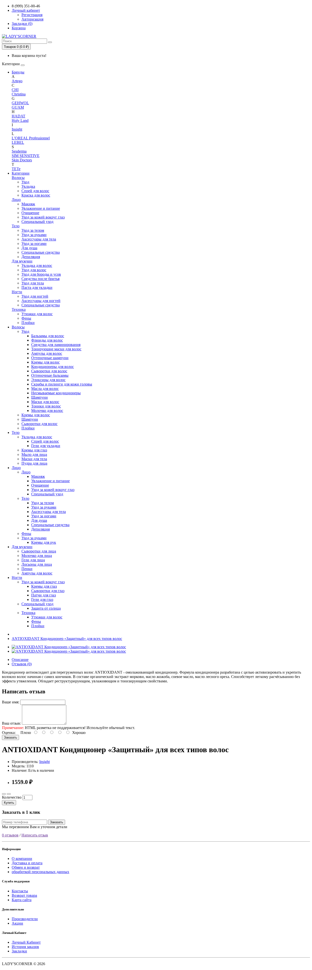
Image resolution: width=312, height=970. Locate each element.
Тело (16, 226)
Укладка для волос (36, 265)
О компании (22, 858)
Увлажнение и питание (40, 208)
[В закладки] (4, 794)
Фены (26, 318)
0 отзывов (10, 835)
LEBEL (18, 142)
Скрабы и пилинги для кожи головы (61, 384)
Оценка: (9, 732)
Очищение (30, 213)
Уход (25, 182)
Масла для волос (45, 388)
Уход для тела (32, 283)
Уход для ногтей (34, 296)
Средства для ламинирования (55, 345)
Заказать (10, 737)
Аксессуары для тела (38, 239)
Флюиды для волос (47, 340)
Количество (11, 797)
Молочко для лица (36, 555)
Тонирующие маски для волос (56, 349)
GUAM (18, 107)
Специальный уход (37, 221)
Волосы (18, 178)
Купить (9, 802)
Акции (17, 923)
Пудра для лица (34, 463)
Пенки (26, 569)
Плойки (28, 323)
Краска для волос (35, 195)
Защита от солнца (46, 608)
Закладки (19, 951)
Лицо (16, 200)
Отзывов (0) (22, 664)
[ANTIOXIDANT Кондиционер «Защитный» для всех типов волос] (69, 647)
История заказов (25, 947)
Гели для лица (33, 560)
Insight (17, 129)
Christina (19, 94)
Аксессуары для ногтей (40, 301)
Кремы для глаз (34, 450)
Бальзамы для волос (47, 336)
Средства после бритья (40, 279)
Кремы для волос (45, 362)
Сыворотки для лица (38, 551)
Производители (25, 919)
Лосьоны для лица (36, 564)
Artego (17, 81)
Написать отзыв (34, 835)
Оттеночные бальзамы (49, 375)
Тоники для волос (46, 406)
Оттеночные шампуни (49, 358)
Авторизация (32, 19)
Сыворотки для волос (49, 371)
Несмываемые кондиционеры (56, 393)
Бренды (18, 72)
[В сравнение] (9, 794)
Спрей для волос (35, 191)
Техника (19, 309)
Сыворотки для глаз (47, 591)
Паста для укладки (36, 287)
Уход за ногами (34, 243)
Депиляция (30, 257)
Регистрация (31, 15)
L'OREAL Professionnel (31, 138)
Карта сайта (21, 900)
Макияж (28, 204)
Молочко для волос (47, 410)
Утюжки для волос (37, 314)
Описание (20, 659)
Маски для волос (45, 402)
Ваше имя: (10, 702)
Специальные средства (40, 252)
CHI (15, 90)
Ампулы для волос (46, 353)
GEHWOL (20, 103)
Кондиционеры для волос (52, 367)
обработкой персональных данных (40, 872)
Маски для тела (34, 459)
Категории (20, 173)
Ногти (17, 292)
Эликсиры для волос (48, 380)
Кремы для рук (43, 542)
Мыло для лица (34, 454)
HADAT (18, 116)
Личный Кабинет (26, 942)
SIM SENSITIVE (25, 156)
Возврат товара (24, 895)
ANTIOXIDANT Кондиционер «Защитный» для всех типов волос (67, 638)
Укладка (28, 186)
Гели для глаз (42, 599)
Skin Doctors (22, 160)
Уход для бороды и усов (41, 274)
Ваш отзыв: (11, 723)
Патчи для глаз (43, 595)
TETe (16, 169)
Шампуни (39, 397)
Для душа (29, 248)
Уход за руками (34, 235)
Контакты (20, 891)
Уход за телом (32, 230)
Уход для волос (33, 270)
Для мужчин (22, 261)
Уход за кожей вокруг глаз (43, 217)
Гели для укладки (45, 446)
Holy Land (20, 120)
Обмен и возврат (26, 867)
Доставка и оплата (27, 863)
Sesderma (19, 151)
